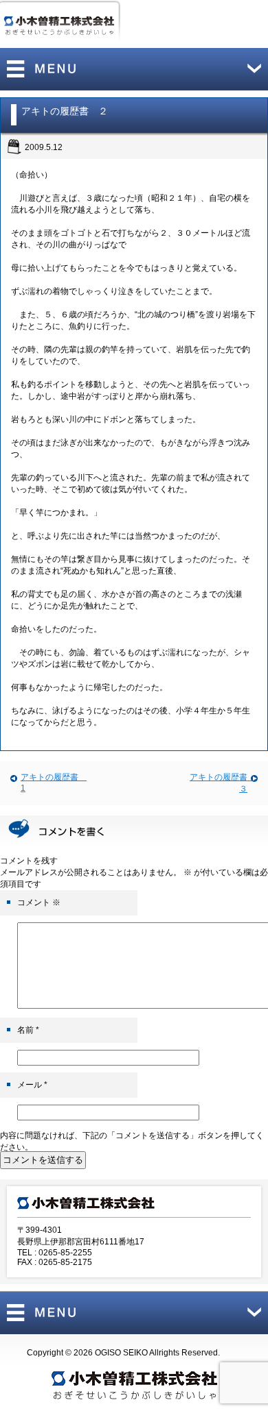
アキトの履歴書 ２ (64, 111)
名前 (28, 1030)
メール (32, 1085)
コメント (38, 902)
